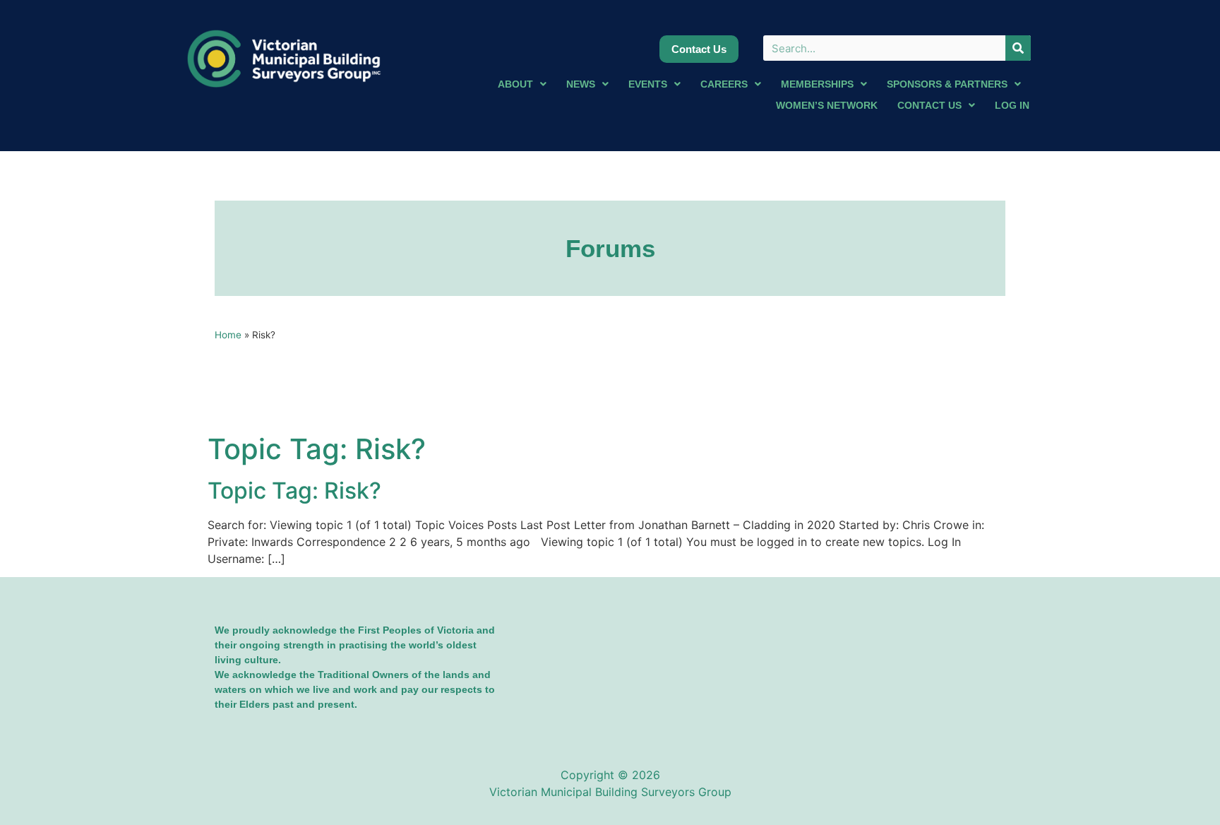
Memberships (817, 84)
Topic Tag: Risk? (294, 490)
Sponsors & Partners (947, 84)
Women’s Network (827, 105)
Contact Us (929, 105)
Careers (724, 84)
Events (647, 84)
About (515, 84)
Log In (1012, 105)
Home (228, 334)
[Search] (1018, 48)
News (580, 84)
